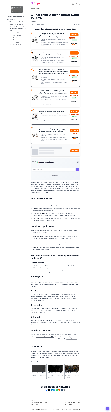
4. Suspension (16, 40)
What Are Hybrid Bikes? (16, 22)
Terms (53, 409)
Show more (11, 19)
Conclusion (13, 47)
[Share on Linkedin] (52, 390)
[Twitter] (79, 409)
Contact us (75, 409)
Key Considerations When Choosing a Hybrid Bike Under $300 (18, 28)
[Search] (76, 4)
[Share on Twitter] (49, 390)
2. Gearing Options (17, 35)
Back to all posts (36, 8)
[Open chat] (107, 408)
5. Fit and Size (16, 42)
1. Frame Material (16, 33)
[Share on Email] (64, 390)
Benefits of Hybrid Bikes (16, 24)
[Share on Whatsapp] (57, 390)
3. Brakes (14, 37)
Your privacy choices (66, 409)
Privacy (58, 409)
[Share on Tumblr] (62, 390)
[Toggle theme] (78, 162)
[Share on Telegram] (54, 390)
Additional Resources (16, 44)
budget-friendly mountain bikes (45, 337)
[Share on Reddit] (59, 390)
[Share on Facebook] (46, 390)
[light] (79, 4)
